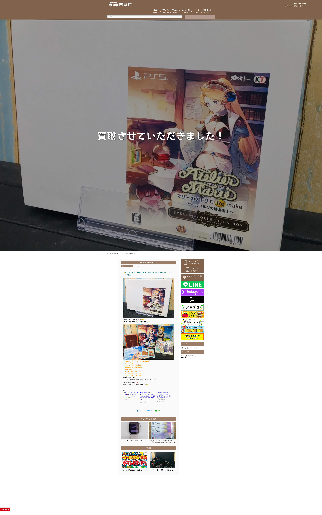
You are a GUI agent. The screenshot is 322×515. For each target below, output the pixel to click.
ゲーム (131, 266)
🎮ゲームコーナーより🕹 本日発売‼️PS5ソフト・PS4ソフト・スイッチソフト (130, 394)
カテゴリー (184, 348)
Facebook (141, 411)
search (199, 17)
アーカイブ (184, 356)
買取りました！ (125, 266)
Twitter (151, 411)
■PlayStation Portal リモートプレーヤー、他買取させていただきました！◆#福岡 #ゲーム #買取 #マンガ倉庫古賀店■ (147, 396)
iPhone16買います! (136, 441)
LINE (158, 411)
